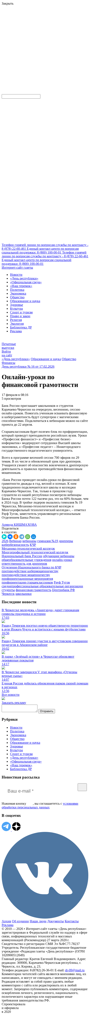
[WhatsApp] (27, 536)
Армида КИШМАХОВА (19, 524)
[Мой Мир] (33, 536)
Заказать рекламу (14, 702)
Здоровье (16, 305)
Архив (6, 921)
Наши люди (38, 921)
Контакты (72, 921)
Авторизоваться (13, 61)
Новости (16, 274)
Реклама (16, 331)
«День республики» (24, 278)
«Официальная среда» (26, 282)
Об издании (20, 921)
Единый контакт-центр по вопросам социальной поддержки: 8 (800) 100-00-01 (40, 250)
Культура (16, 308)
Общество (17, 297)
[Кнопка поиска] (4, 92)
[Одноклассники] (15, 536)
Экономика (18, 293)
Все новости (10, 694)
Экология (17, 323)
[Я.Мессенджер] (4, 536)
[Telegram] (21, 536)
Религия (16, 320)
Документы (55, 921)
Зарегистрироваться (46, 36)
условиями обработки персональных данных (40, 805)
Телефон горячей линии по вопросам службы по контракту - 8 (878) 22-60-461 (45, 254)
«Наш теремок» (21, 286)
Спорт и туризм (21, 312)
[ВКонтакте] (10, 536)
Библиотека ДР (21, 327)
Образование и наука (25, 301)
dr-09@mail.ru (75, 970)
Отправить (46, 711)
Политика (17, 289)
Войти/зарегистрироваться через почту (28, 32)
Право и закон (20, 316)
